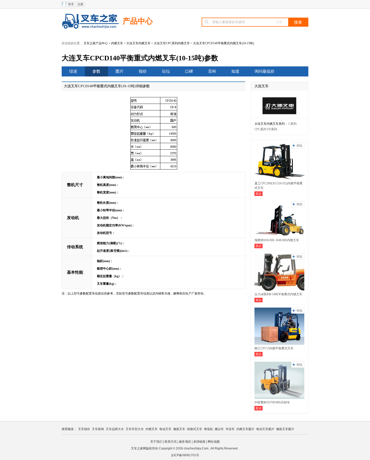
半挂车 (230, 429)
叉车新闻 (98, 429)
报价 (143, 71)
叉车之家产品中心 (96, 43)
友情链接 (199, 441)
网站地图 (214, 441)
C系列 (292, 124)
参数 (96, 71)
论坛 (166, 71)
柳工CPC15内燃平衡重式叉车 (273, 348)
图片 (120, 71)
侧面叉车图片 (285, 429)
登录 (71, 4)
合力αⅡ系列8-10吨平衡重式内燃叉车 (278, 294)
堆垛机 (208, 429)
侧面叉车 (179, 429)
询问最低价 (264, 71)
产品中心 (138, 21)
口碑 (189, 71)
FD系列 (272, 129)
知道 (235, 71)
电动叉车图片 (265, 429)
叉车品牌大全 (115, 429)
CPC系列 (260, 129)
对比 (300, 145)
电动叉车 (165, 429)
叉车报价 (84, 429)
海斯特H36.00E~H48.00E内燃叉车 (276, 240)
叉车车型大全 (135, 429)
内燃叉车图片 (245, 429)
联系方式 (171, 441)
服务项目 (185, 441)
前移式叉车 (194, 429)
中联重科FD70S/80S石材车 (272, 402)
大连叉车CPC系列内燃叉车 (172, 43)
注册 (80, 4)
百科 (212, 71)
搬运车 (219, 429)
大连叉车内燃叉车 (138, 43)
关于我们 (156, 441)
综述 (73, 71)
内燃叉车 (117, 43)
